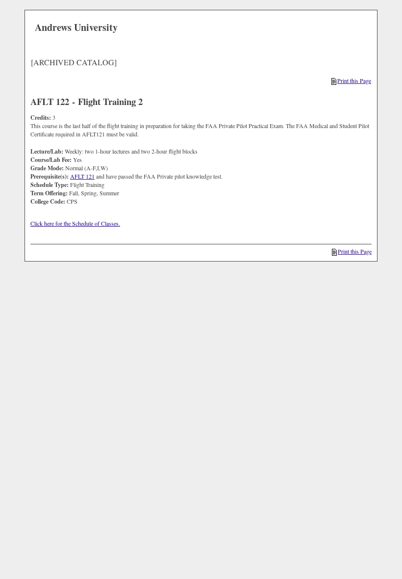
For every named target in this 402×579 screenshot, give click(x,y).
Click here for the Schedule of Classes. (75, 223)
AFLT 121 (82, 176)
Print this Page (354, 80)
